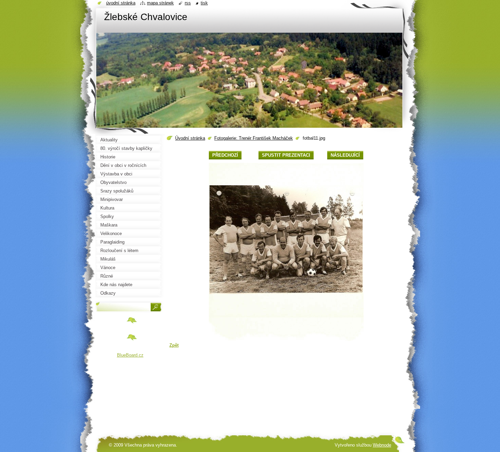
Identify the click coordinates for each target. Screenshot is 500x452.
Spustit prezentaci (286, 155)
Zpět (174, 345)
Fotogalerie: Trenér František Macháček (253, 138)
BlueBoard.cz (130, 355)
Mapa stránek (160, 2)
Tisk (204, 2)
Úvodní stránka (190, 138)
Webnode (382, 445)
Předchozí (225, 155)
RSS (188, 2)
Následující (345, 155)
